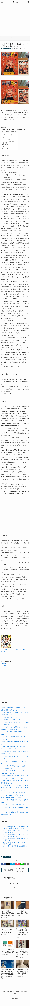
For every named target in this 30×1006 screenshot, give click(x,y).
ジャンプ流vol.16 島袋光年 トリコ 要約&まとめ (15, 775)
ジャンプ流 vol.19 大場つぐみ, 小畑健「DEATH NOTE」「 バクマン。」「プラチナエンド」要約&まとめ (14, 788)
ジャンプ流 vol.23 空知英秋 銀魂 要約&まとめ (14, 804)
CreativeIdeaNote (15, 884)
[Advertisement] (15, 20)
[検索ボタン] (28, 2)
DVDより (5, 144)
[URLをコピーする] (26, 864)
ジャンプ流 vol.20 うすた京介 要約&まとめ (13, 792)
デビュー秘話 (6, 139)
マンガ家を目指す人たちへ (10, 141)
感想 (4, 146)
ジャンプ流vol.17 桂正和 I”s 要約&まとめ (13, 778)
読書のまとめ (9, 991)
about (15, 993)
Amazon (3, 663)
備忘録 (25, 991)
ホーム (4, 991)
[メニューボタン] (2, 2)
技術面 (5, 143)
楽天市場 (3, 665)
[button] (3, 864)
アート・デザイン (6, 48)
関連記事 (5, 148)
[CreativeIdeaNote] (15, 2)
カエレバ (9, 659)
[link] (15, 887)
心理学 (22, 991)
